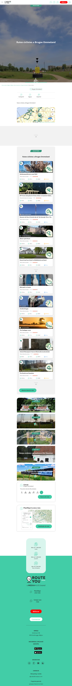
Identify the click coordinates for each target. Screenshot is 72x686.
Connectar (36, 619)
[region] (36, 115)
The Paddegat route (25, 330)
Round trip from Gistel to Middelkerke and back (33, 260)
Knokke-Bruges (24, 309)
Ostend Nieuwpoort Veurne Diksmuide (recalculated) (35, 352)
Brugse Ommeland (24, 85)
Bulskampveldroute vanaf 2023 (28, 174)
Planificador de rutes (43, 526)
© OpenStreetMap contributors (49, 122)
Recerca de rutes (44, 497)
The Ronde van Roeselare (27, 373)
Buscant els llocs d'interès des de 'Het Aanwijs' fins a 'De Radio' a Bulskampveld (42, 217)
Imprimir (39, 97)
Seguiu (30, 97)
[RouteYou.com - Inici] (7, 2)
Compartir (21, 97)
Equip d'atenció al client (36, 684)
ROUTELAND (5, 80)
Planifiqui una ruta (37, 592)
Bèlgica (8, 85)
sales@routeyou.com (36, 676)
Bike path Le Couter (25, 287)
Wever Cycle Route (25, 238)
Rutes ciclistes (4, 85)
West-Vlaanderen (17, 85)
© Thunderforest (41, 122)
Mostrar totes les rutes (28, 390)
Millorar (64, 2)
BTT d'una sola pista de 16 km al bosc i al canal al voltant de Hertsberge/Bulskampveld (44, 195)
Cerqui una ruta (37, 601)
